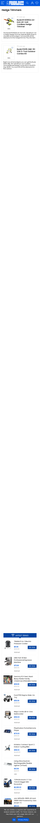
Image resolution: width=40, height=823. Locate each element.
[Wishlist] (37, 3)
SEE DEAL (32, 647)
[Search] (27, 3)
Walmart (17, 652)
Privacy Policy (23, 820)
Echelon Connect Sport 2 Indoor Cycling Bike (24, 745)
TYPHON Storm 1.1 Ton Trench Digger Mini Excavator (23, 781)
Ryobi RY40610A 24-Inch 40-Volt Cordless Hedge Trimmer (26, 23)
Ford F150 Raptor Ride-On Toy (24, 696)
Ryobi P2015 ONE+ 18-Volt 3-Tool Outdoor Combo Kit (26, 51)
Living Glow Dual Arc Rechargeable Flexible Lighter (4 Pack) (23, 763)
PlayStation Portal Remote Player (25, 729)
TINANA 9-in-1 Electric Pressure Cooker (22, 642)
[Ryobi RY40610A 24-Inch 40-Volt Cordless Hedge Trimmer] (8, 21)
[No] (37, 815)
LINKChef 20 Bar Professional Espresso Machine (23, 660)
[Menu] (2, 3)
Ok (14, 820)
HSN (15, 774)
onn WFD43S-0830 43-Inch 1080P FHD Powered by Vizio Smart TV (25, 800)
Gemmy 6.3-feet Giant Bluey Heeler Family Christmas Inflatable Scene (25, 678)
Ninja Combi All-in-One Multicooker (23, 712)
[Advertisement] (20, 607)
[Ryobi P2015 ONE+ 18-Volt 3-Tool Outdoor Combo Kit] (8, 51)
